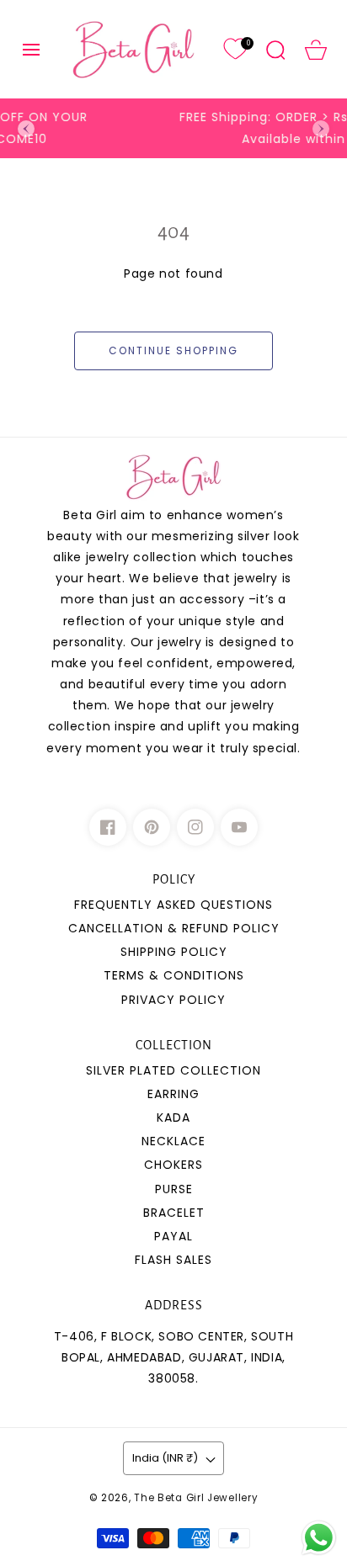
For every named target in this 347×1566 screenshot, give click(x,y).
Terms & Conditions (174, 975)
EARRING (173, 1094)
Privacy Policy (173, 999)
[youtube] (239, 827)
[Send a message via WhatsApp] (319, 1538)
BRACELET (174, 1212)
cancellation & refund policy (174, 928)
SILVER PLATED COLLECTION (173, 1070)
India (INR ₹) (165, 1458)
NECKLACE (173, 1141)
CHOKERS (173, 1164)
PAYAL (173, 1236)
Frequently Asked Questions (173, 904)
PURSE (174, 1189)
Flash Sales (173, 1259)
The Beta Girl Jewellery (196, 1498)
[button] (31, 49)
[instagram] (195, 827)
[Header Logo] (133, 49)
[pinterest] (151, 827)
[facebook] (107, 827)
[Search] (275, 50)
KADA (173, 1117)
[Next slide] (320, 128)
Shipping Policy (173, 951)
